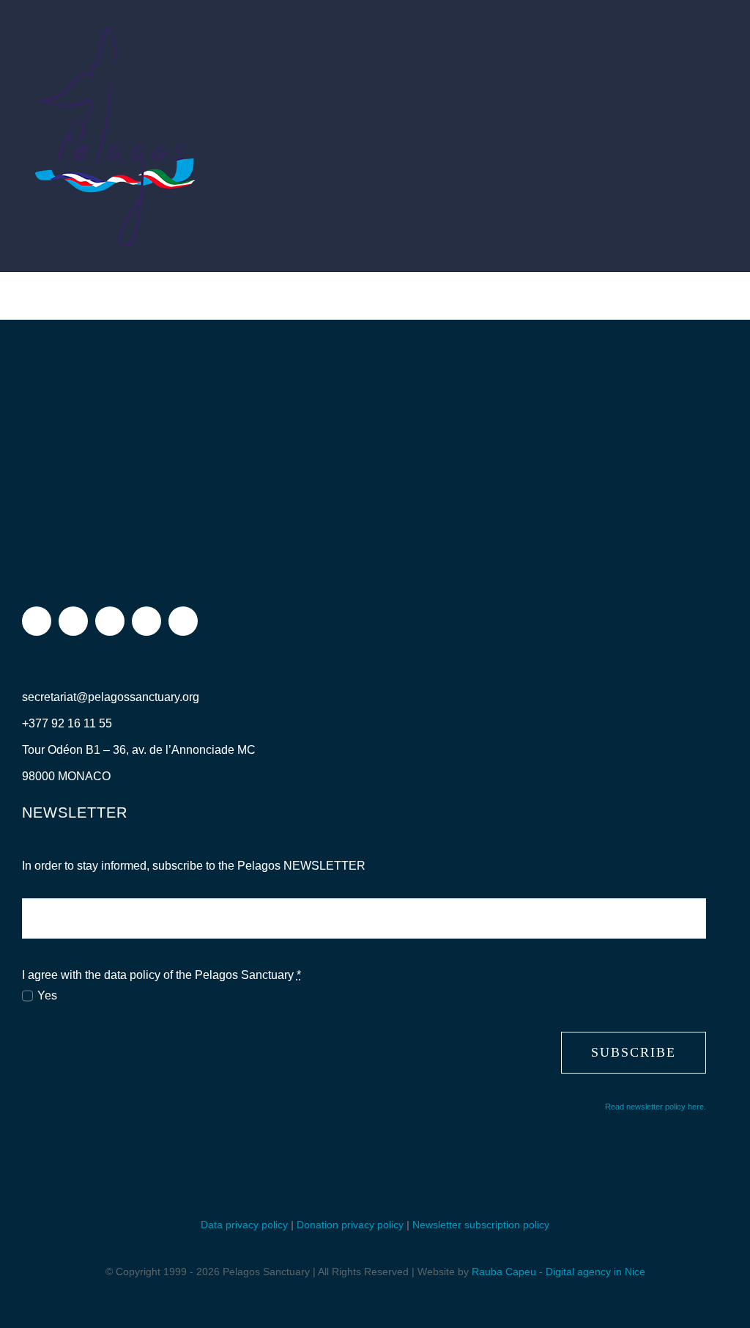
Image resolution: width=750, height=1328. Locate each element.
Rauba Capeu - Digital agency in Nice (558, 1271)
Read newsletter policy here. (655, 1106)
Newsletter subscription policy (480, 1224)
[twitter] (110, 621)
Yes (47, 995)
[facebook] (36, 621)
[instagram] (73, 621)
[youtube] (146, 621)
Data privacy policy (244, 1224)
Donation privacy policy (350, 1224)
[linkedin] (183, 621)
